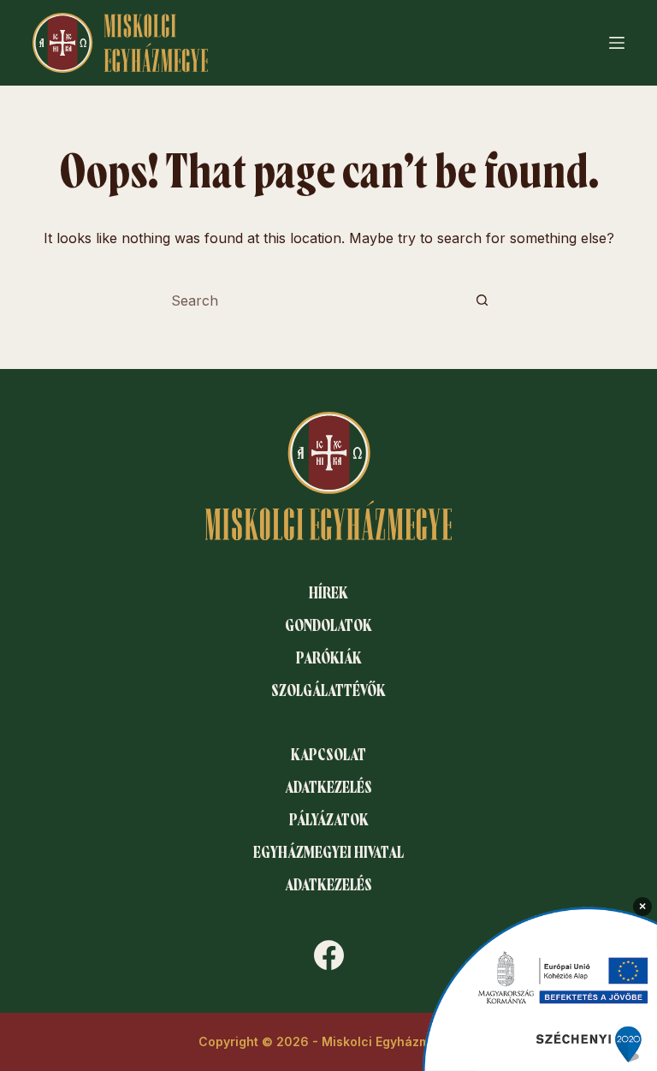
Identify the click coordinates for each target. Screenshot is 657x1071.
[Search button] (482, 300)
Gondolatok (328, 625)
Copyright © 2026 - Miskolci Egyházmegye (328, 1041)
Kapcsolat (328, 755)
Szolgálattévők (328, 690)
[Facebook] (329, 955)
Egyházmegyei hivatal (328, 852)
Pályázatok (329, 820)
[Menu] (616, 43)
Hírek (328, 593)
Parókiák (329, 658)
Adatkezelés (328, 787)
